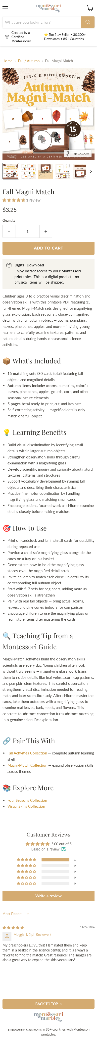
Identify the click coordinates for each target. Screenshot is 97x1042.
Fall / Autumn (29, 61)
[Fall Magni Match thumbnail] (28, 171)
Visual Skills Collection (26, 806)
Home (7, 61)
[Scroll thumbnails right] (90, 171)
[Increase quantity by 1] (46, 231)
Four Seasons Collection (27, 800)
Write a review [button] (48, 895)
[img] (13, 927)
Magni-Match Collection (27, 765)
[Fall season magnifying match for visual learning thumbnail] (11, 171)
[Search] (88, 22)
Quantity (8, 220)
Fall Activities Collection (27, 753)
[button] (14, 200)
